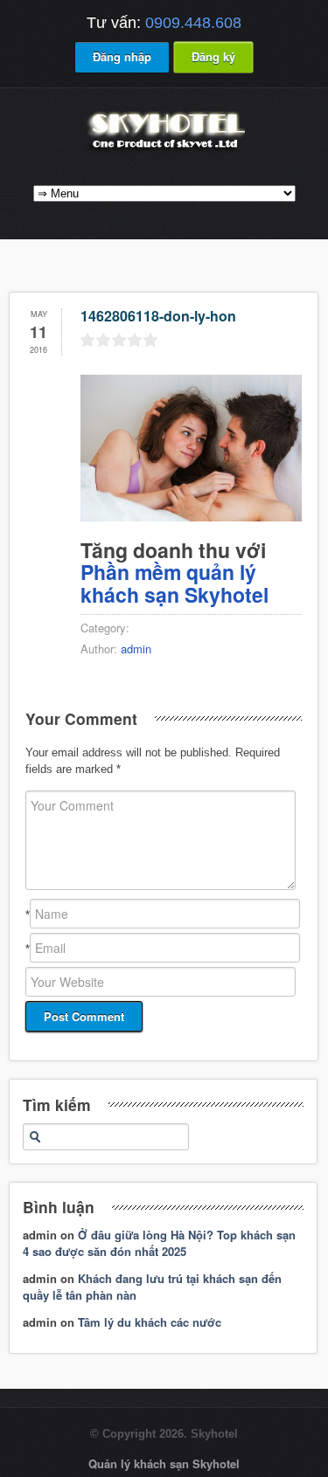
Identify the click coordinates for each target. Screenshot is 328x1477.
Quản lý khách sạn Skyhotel (164, 1463)
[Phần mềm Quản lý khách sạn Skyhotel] (164, 150)
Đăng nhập (122, 56)
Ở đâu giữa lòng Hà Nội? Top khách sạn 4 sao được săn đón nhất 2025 (159, 1243)
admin (136, 648)
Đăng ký (213, 56)
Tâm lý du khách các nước (149, 1322)
